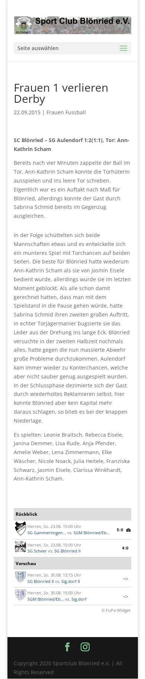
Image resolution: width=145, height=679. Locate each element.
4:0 (125, 548)
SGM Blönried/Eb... (92, 532)
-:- (126, 578)
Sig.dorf (79, 599)
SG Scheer (37, 551)
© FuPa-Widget (116, 610)
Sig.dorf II (70, 581)
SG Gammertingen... (47, 532)
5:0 (120, 529)
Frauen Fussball (66, 112)
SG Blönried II (67, 551)
